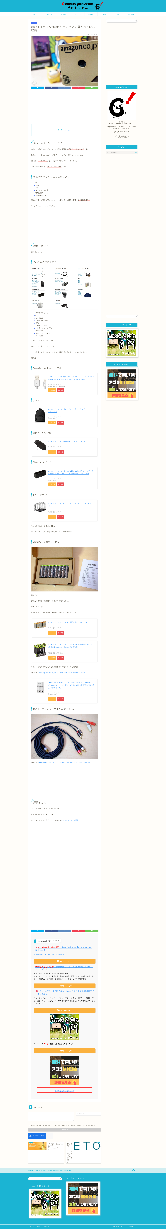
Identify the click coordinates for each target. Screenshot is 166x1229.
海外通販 (91, 14)
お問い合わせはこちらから (64, 1091)
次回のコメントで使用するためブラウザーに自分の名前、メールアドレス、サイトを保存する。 (64, 1125)
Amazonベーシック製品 (69, 820)
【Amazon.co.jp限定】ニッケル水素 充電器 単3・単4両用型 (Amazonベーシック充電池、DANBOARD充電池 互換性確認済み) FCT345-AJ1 (71, 685)
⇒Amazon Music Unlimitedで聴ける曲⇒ (49, 954)
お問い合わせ (131, 15)
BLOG (104, 14)
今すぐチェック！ (66, 961)
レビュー (78, 14)
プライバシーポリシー (35, 1226)
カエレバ (58, 384)
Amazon (64, 14)
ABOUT (35, 14)
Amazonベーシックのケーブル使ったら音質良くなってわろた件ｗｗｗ (64, 762)
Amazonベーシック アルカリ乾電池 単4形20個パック (67, 622)
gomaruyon (126, 133)
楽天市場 (60, 390)
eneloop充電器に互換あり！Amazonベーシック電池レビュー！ (62, 673)
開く (69, 130)
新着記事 (49, 14)
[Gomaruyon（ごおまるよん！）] (83, 9)
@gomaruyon (125, 131)
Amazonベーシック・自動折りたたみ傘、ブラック (66, 441)
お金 (118, 14)
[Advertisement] (64, 106)
